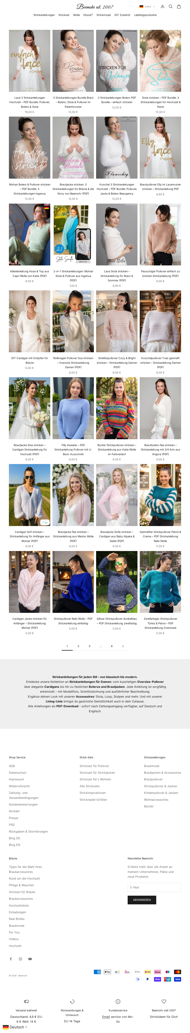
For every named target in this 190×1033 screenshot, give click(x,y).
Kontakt (14, 811)
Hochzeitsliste (19, 905)
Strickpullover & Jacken (160, 786)
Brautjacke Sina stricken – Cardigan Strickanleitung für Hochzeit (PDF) (29, 449)
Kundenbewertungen (23, 804)
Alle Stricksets (90, 786)
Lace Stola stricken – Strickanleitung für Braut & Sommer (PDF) (117, 276)
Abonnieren (142, 900)
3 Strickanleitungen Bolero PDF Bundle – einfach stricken (117, 100)
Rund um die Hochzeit (24, 878)
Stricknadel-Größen (93, 799)
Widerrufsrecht (19, 786)
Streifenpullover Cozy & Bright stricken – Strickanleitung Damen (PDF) (117, 362)
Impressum (16, 779)
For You (14, 932)
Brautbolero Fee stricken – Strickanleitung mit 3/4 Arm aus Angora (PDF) (160, 449)
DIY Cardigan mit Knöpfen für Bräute (29, 360)
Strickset (63, 14)
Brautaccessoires (21, 898)
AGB (12, 766)
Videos (14, 939)
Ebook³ (88, 14)
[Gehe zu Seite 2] (122, 646)
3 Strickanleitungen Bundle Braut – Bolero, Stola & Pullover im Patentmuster (73, 102)
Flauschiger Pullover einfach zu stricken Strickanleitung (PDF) (160, 273)
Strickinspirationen (93, 793)
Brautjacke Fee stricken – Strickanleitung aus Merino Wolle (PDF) (73, 536)
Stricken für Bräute (22, 892)
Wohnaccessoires (156, 799)
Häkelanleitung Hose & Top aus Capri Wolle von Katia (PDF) (29, 273)
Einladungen (17, 912)
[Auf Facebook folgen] (11, 959)
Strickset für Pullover (94, 766)
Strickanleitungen (44, 14)
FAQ (11, 824)
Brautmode (151, 766)
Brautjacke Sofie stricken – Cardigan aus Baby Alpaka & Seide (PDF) (117, 536)
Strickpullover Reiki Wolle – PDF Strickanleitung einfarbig (73, 621)
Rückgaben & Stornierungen (28, 831)
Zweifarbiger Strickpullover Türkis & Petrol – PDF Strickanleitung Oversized (160, 623)
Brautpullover (153, 779)
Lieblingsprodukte (145, 14)
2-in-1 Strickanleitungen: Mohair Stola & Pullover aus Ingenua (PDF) (73, 276)
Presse (13, 818)
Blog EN (14, 845)
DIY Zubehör (122, 14)
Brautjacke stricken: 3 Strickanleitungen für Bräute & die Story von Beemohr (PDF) (73, 189)
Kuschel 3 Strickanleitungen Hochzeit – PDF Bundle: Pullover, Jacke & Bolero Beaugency (117, 189)
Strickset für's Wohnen (95, 779)
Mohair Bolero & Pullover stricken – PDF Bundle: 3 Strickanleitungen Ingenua (29, 189)
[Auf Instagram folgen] (20, 959)
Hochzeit (15, 946)
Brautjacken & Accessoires (162, 772)
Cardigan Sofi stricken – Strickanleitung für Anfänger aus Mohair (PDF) (30, 536)
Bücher (149, 806)
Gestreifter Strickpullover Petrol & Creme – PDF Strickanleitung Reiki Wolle (160, 536)
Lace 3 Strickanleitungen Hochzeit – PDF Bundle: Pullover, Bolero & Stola (29, 102)
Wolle (76, 14)
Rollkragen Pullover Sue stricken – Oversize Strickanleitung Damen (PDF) (73, 362)
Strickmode (103, 14)
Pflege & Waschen (21, 885)
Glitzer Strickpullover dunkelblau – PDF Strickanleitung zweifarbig (117, 621)
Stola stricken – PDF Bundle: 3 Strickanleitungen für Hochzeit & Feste (160, 102)
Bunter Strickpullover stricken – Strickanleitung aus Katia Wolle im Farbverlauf (117, 449)
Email (106, 1017)
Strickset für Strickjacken (97, 772)
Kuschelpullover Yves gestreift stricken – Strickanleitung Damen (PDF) (160, 362)
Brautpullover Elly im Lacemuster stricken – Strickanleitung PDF (160, 186)
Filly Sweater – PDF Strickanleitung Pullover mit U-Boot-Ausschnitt (73, 449)
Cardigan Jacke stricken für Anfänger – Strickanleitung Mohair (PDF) (29, 623)
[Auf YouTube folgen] (30, 959)
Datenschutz (18, 772)
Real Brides (16, 919)
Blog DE (14, 838)
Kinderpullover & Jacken (161, 793)
